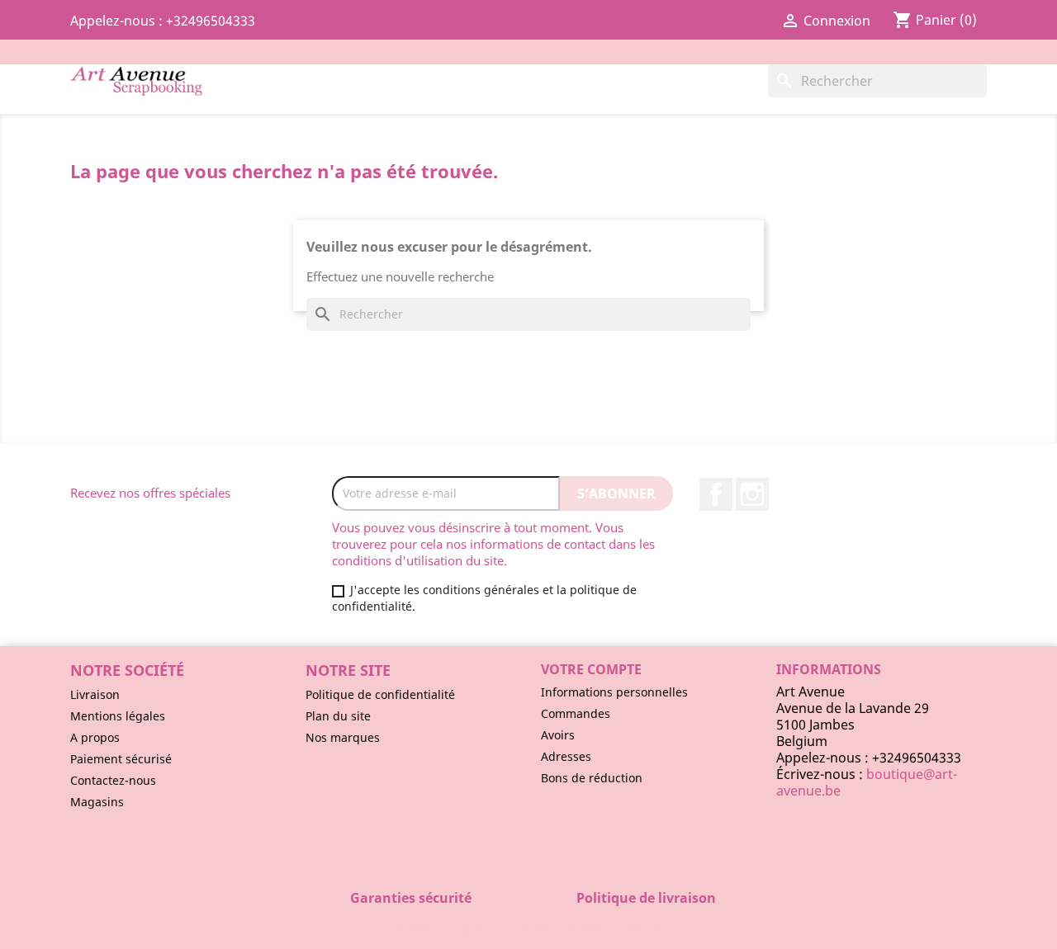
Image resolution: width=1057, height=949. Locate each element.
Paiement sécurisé (121, 759)
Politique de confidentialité (380, 694)
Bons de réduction (591, 778)
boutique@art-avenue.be (866, 782)
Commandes (575, 713)
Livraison (95, 694)
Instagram (752, 494)
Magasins (97, 802)
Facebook (715, 494)
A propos (95, 737)
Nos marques (343, 737)
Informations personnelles (614, 692)
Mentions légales (117, 716)
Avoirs (558, 735)
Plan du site (338, 716)
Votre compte (591, 669)
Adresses (566, 756)
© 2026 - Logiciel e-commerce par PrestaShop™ (529, 927)
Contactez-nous (113, 780)
